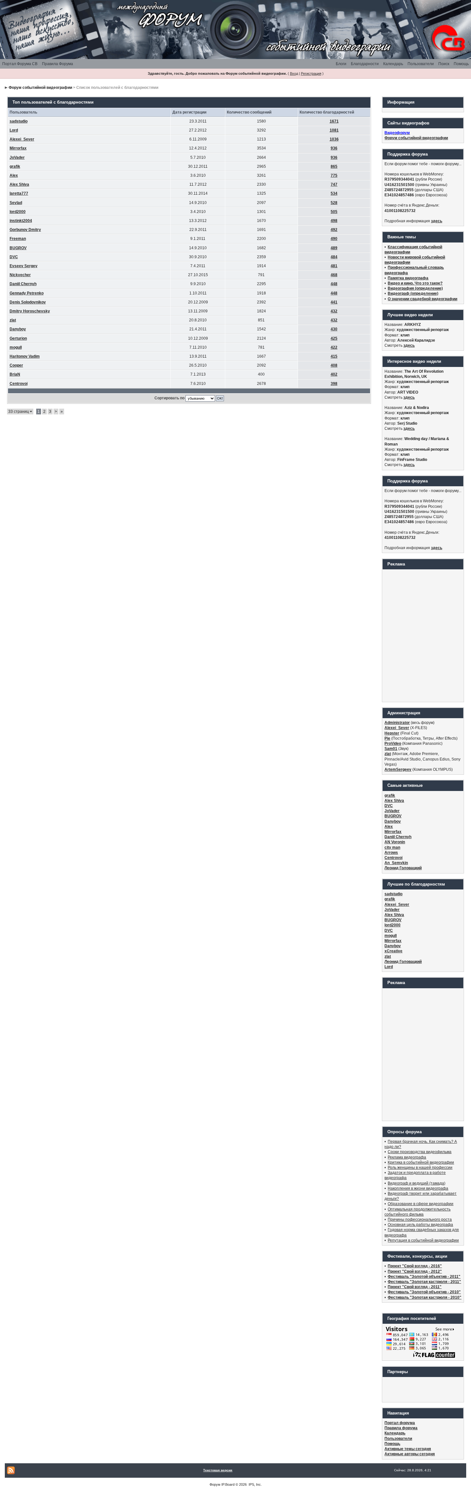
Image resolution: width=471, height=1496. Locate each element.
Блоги (341, 64)
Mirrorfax (18, 148)
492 (334, 229)
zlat (13, 320)
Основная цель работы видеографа (420, 1224)
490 (334, 238)
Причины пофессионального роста (420, 1219)
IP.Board (228, 1484)
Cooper (16, 365)
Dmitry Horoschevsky (30, 311)
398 (334, 383)
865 (334, 166)
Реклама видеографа (407, 1157)
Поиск (443, 64)
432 (334, 311)
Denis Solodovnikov (28, 302)
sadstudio (19, 121)
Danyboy (18, 329)
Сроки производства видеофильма (419, 1152)
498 (334, 220)
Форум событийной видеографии (40, 87)
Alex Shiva (19, 184)
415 (334, 356)
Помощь (461, 64)
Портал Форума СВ (19, 64)
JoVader (17, 157)
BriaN (15, 374)
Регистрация (311, 73)
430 (334, 329)
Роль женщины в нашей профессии (420, 1167)
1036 (334, 139)
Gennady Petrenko (27, 293)
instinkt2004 (21, 220)
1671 (334, 121)
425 (334, 338)
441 (334, 302)
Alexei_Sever (22, 139)
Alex (14, 175)
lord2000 (18, 211)
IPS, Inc (255, 1484)
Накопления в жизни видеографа (418, 1188)
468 (334, 275)
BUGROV (18, 248)
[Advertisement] (422, 635)
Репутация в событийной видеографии (423, 1240)
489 (334, 248)
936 (334, 148)
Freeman (18, 238)
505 (334, 211)
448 (334, 284)
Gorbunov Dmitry (25, 229)
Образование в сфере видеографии (420, 1204)
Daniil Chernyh (23, 284)
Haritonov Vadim (25, 356)
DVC (14, 257)
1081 (334, 130)
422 (334, 347)
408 (334, 365)
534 (334, 193)
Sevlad (16, 202)
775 (334, 175)
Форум (215, 1484)
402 (334, 374)
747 (334, 184)
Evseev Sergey (23, 266)
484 (334, 257)
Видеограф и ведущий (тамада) (416, 1183)
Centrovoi (19, 383)
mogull (16, 347)
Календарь (393, 64)
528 (334, 202)
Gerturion (18, 338)
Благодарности (365, 64)
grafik (15, 166)
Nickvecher (20, 275)
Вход (294, 73)
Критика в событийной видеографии (421, 1162)
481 (334, 266)
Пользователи (421, 64)
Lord (14, 130)
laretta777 (19, 193)
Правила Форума (57, 64)
